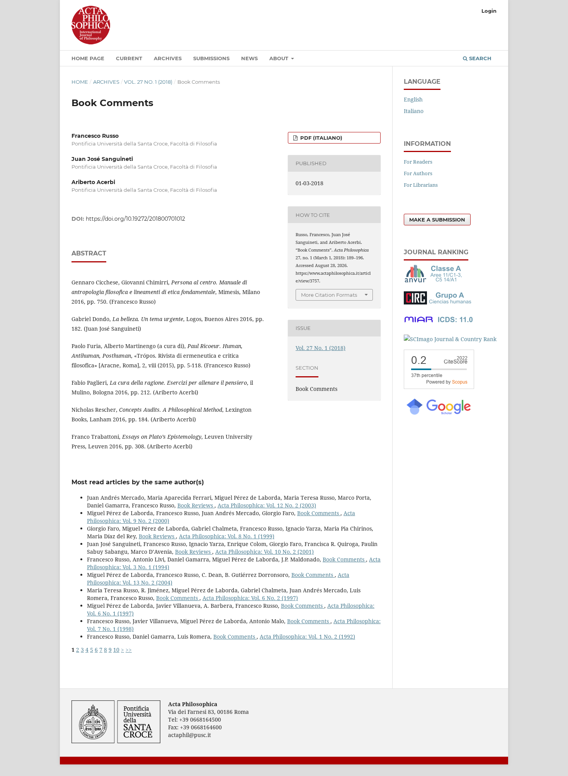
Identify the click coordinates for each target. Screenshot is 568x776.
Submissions (211, 58)
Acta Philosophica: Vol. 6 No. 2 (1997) (250, 598)
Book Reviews (195, 505)
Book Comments (318, 513)
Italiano (413, 111)
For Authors (418, 173)
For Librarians (421, 184)
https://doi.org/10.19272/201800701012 (135, 218)
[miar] (438, 324)
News (249, 58)
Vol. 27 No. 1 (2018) (148, 82)
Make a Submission (437, 219)
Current (129, 58)
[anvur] (435, 280)
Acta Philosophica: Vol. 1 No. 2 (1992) (307, 636)
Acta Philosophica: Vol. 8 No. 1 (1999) (226, 536)
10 (116, 649)
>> (129, 649)
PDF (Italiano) (320, 138)
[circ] (438, 302)
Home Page (87, 58)
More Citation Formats (329, 295)
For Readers (418, 161)
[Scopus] (439, 387)
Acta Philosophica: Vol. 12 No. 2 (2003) (267, 505)
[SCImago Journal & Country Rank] (450, 339)
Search (479, 58)
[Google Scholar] (438, 414)
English (413, 99)
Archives (168, 58)
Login (489, 11)
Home (79, 82)
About (279, 58)
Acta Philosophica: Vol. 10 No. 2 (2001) (264, 551)
